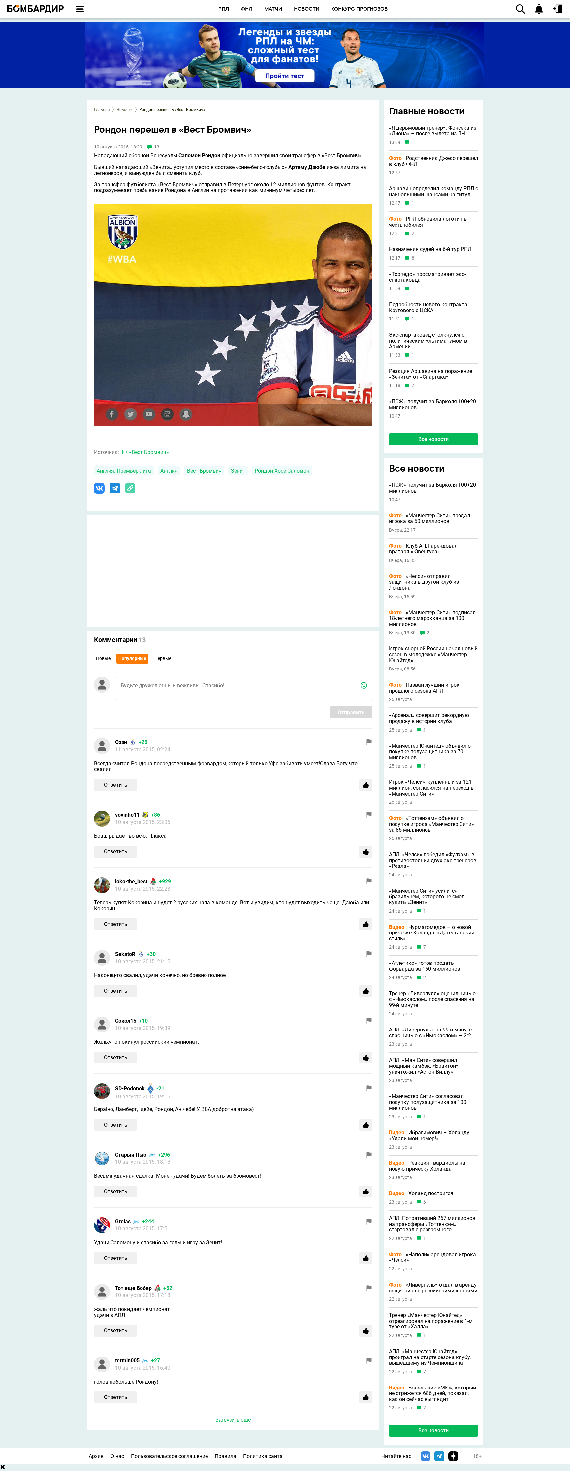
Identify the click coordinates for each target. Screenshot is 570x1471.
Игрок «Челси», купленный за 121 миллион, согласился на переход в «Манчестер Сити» (431, 788)
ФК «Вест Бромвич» (144, 452)
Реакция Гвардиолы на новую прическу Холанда (427, 1166)
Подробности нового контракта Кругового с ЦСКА (428, 307)
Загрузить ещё (233, 1419)
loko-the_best (131, 881)
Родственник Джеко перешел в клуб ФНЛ (433, 161)
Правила (225, 1456)
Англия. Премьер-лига (124, 471)
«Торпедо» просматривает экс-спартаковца (427, 277)
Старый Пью (130, 1155)
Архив (96, 1456)
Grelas (123, 1221)
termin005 (127, 1360)
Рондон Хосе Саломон (282, 471)
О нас (117, 1456)
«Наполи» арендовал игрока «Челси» (432, 1257)
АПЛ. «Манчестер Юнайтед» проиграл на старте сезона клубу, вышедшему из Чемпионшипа (430, 1357)
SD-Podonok (130, 1088)
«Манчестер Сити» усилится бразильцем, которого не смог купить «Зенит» (426, 896)
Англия (169, 471)
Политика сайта (263, 1456)
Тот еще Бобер (133, 1288)
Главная (102, 109)
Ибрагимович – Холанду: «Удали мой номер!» (430, 1135)
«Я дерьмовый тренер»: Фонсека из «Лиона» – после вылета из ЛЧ (432, 131)
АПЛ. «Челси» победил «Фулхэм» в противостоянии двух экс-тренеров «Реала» (432, 860)
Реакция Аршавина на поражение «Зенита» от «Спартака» (430, 374)
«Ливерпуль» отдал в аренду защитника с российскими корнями (433, 1287)
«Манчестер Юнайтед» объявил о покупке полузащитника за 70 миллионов (430, 752)
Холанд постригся (421, 1193)
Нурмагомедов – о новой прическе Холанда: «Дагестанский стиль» (431, 933)
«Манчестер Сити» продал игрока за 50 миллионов (429, 518)
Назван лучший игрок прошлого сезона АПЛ (424, 688)
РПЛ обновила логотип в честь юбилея (428, 222)
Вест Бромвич (204, 471)
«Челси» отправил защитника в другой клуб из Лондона (424, 582)
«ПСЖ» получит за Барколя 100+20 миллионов (432, 404)
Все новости (433, 439)
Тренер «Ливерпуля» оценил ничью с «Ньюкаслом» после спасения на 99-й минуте (432, 999)
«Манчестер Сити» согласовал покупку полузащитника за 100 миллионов (427, 1102)
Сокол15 (125, 1021)
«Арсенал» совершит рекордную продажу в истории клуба (429, 718)
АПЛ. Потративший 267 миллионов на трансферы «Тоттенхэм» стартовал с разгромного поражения (432, 1224)
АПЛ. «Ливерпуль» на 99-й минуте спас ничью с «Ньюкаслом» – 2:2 (430, 1032)
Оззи (121, 742)
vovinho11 (127, 815)
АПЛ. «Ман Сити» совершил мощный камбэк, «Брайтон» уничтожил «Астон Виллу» (424, 1066)
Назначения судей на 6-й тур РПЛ (430, 249)
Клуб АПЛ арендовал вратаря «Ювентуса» (423, 549)
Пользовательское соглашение (169, 1456)
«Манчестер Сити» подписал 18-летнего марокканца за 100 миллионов (432, 618)
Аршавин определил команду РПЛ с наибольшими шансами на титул (433, 191)
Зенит (238, 471)
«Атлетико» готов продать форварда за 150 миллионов (424, 966)
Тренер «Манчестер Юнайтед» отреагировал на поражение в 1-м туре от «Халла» (431, 1321)
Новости (124, 109)
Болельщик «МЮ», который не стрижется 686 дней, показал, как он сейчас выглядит (432, 1393)
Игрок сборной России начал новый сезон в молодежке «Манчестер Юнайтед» (433, 654)
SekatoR (125, 954)
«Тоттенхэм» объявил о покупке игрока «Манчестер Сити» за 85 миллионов (431, 824)
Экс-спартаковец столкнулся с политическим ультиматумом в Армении (428, 340)
